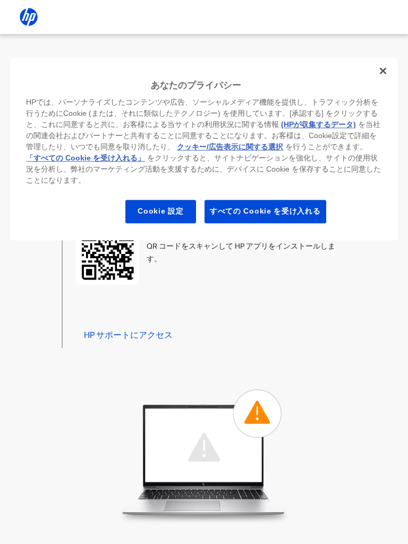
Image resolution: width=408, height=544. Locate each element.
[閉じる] (383, 70)
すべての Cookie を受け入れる (265, 211)
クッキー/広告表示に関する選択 (230, 147)
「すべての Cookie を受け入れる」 (85, 158)
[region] (204, 149)
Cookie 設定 (160, 211)
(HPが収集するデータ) (318, 125)
